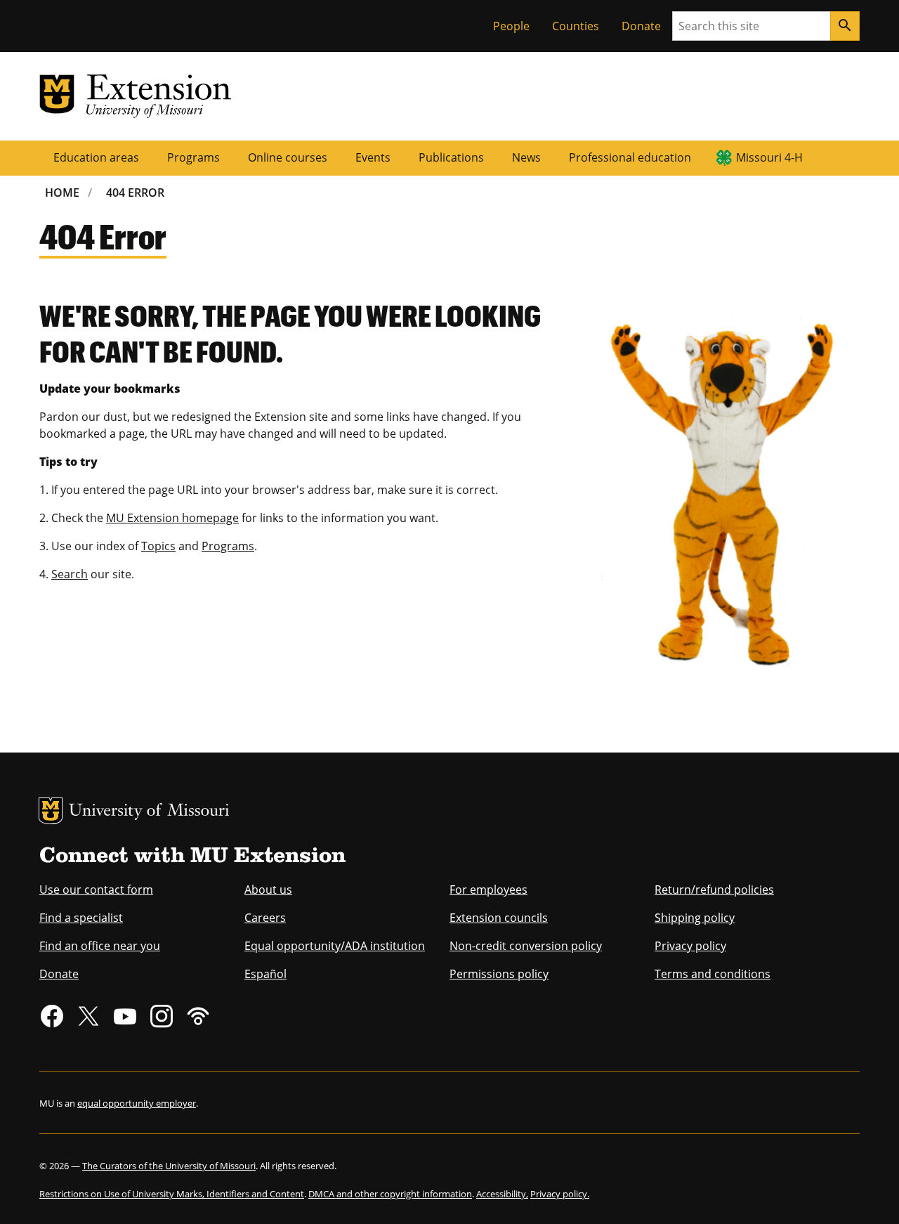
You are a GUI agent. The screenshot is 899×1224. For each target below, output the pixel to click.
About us (268, 889)
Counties (575, 26)
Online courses (287, 157)
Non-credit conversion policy (526, 945)
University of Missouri (149, 811)
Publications (451, 157)
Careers (265, 917)
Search (69, 574)
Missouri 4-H (769, 157)
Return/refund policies (714, 889)
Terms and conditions (712, 974)
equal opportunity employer (136, 1103)
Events (373, 157)
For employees (488, 889)
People (511, 26)
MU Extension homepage (172, 518)
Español (265, 974)
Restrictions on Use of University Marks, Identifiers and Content (171, 1193)
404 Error (135, 192)
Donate (641, 26)
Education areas (96, 157)
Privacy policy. (559, 1193)
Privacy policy (690, 945)
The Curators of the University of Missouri (169, 1165)
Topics (158, 546)
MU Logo (51, 810)
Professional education (630, 157)
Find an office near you (99, 945)
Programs (193, 157)
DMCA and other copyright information (390, 1193)
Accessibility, (502, 1193)
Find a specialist (81, 917)
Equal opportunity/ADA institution (334, 945)
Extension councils (499, 917)
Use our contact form (96, 889)
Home (62, 192)
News (526, 157)
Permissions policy (499, 974)
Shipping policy (695, 917)
